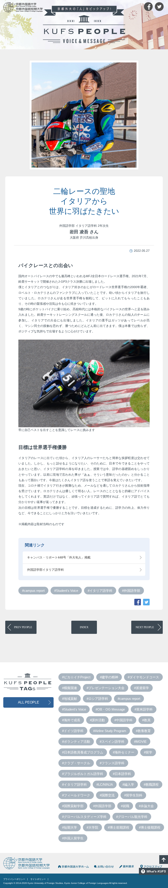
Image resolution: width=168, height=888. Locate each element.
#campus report (33, 590)
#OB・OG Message (110, 709)
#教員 (146, 720)
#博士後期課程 (149, 827)
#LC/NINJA (104, 784)
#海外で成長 (71, 720)
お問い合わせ (103, 866)
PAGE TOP (163, 859)
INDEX (84, 627)
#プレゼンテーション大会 (105, 688)
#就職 (125, 806)
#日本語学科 (122, 774)
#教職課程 (151, 784)
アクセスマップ (151, 866)
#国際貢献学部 (73, 806)
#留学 (148, 752)
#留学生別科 (133, 795)
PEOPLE (23, 627)
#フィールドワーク (76, 795)
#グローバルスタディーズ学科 (84, 817)
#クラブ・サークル (76, 763)
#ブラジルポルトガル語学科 (82, 774)
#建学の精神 (109, 677)
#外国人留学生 (73, 838)
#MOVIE (140, 741)
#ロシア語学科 (97, 698)
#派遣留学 (141, 688)
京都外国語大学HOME (73, 866)
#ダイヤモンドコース (143, 677)
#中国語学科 (123, 720)
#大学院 (92, 827)
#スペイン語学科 (112, 741)
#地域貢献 (69, 698)
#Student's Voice (66, 590)
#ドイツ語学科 (73, 731)
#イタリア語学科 (100, 590)
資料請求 (127, 866)
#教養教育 (143, 731)
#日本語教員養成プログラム (82, 752)
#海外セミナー (123, 752)
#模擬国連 (69, 688)
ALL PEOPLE (28, 702)
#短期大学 (69, 827)
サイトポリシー (38, 879)
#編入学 (128, 784)
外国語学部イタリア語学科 (45, 569)
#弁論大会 (146, 806)
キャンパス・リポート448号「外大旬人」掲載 (59, 557)
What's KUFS (156, 871)
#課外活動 (97, 720)
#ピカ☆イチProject (76, 677)
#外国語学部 (131, 590)
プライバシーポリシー (14, 879)
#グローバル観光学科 (131, 817)
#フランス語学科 (112, 763)
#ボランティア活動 (76, 741)
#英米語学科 (144, 709)
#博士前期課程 (118, 827)
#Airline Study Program (109, 731)
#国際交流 (107, 795)
